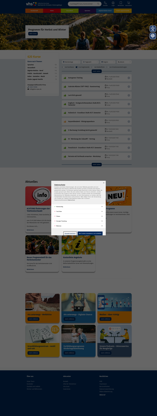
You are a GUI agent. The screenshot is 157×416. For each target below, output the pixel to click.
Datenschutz (71, 200)
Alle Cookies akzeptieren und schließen (90, 233)
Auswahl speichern (70, 233)
